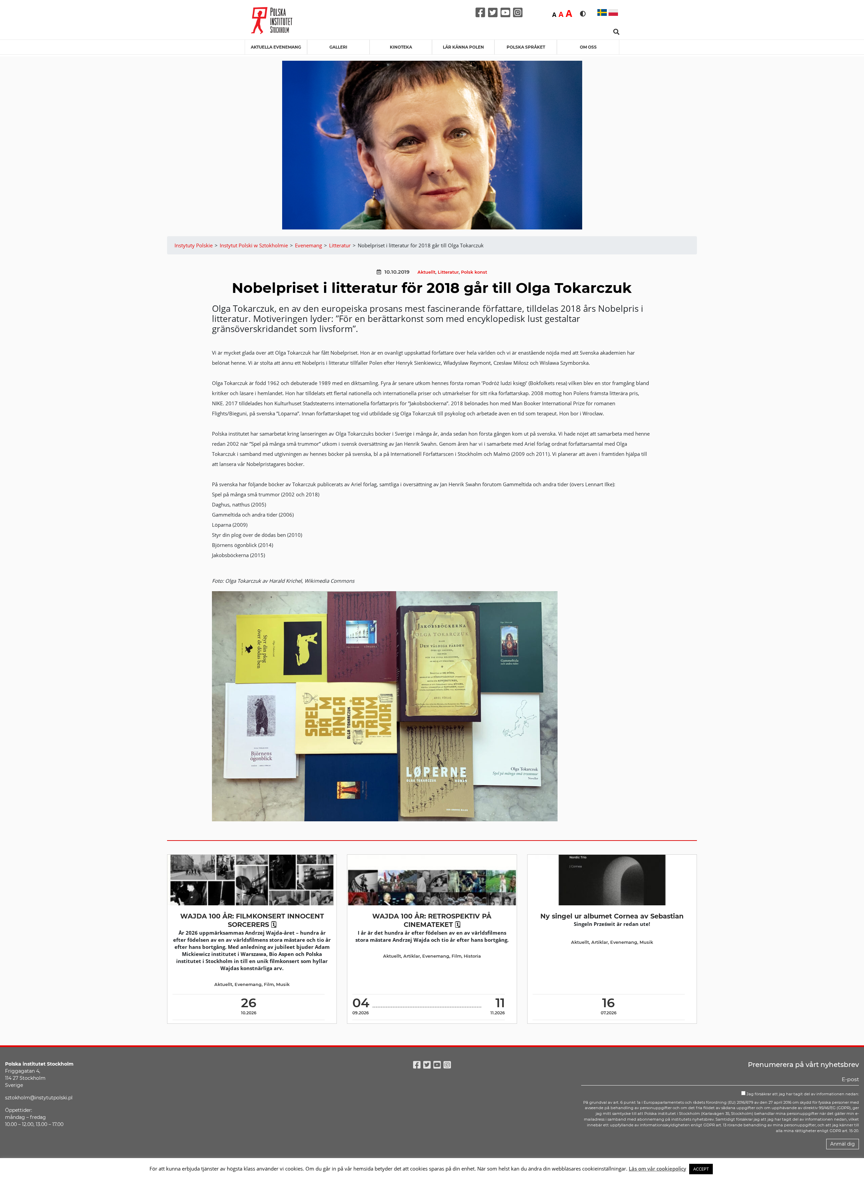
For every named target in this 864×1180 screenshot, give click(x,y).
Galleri (338, 47)
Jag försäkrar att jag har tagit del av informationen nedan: (802, 1094)
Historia (472, 956)
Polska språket (526, 47)
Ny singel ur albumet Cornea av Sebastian (611, 916)
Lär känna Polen (463, 47)
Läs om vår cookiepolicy (657, 1168)
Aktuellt (426, 272)
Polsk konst (474, 272)
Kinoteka (401, 47)
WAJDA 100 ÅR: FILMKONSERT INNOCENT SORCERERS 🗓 (252, 920)
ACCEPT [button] (701, 1169)
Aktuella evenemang (276, 47)
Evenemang (248, 984)
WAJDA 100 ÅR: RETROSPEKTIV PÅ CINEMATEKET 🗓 (431, 920)
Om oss (588, 47)
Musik (283, 984)
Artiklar (411, 956)
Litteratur (448, 272)
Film (269, 984)
